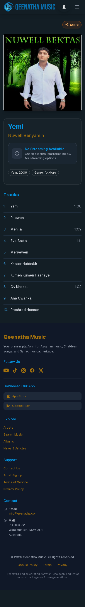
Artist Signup (12, 475)
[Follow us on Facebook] (32, 370)
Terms (47, 565)
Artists (8, 427)
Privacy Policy (13, 489)
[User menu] (64, 7)
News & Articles (14, 448)
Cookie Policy (28, 565)
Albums (8, 441)
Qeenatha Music (24, 337)
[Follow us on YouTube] (6, 370)
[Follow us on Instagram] (23, 370)
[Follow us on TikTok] (14, 370)
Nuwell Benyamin (26, 135)
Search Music (13, 434)
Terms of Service (15, 482)
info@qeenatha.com (23, 513)
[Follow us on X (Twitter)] (41, 370)
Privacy (62, 565)
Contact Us (11, 468)
